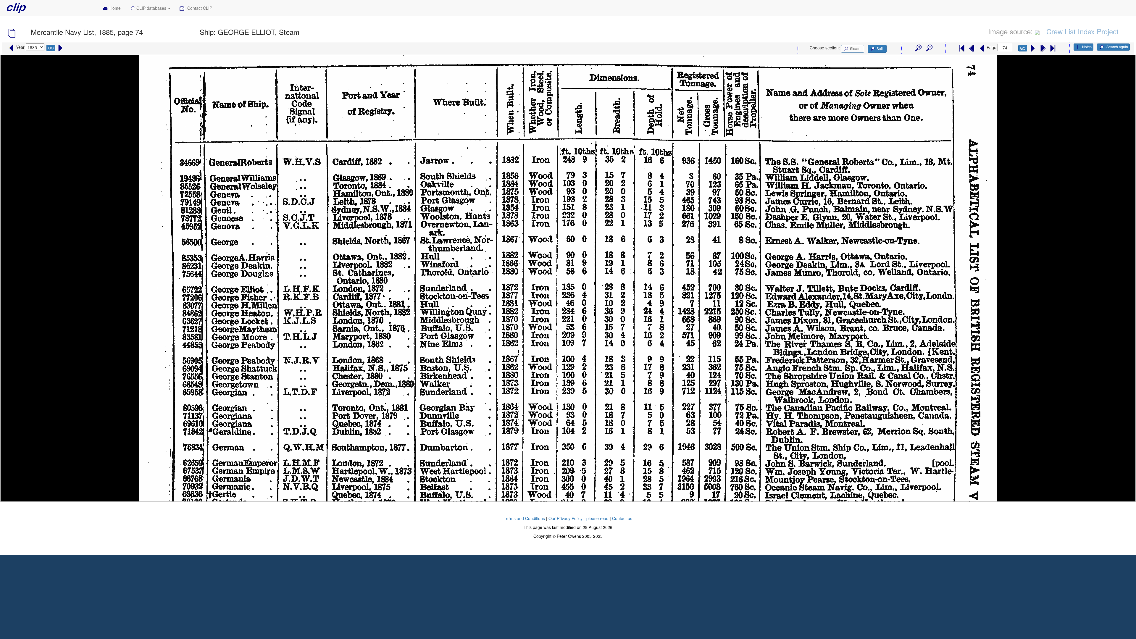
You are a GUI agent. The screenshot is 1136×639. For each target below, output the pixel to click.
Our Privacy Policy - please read (578, 518)
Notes (1087, 46)
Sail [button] (880, 48)
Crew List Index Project (1082, 31)
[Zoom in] (918, 48)
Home (115, 8)
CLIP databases (151, 8)
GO (51, 47)
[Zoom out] (928, 48)
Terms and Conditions (524, 518)
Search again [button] (1117, 46)
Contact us (622, 518)
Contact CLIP (199, 8)
